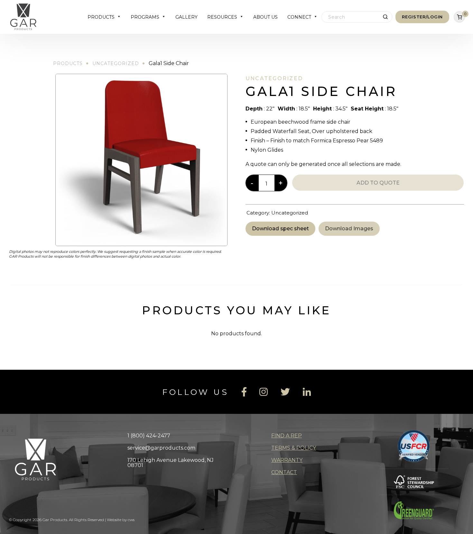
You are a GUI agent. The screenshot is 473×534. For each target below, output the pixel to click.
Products (101, 17)
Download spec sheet (280, 228)
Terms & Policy (293, 448)
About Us (265, 17)
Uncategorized (115, 63)
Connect (299, 17)
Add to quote (378, 183)
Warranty (286, 460)
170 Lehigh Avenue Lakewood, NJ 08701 (170, 462)
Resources (222, 17)
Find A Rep (286, 436)
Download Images (349, 228)
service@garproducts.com (161, 448)
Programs (145, 17)
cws (131, 519)
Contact (284, 472)
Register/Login (422, 16)
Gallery (186, 17)
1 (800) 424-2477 (148, 436)
